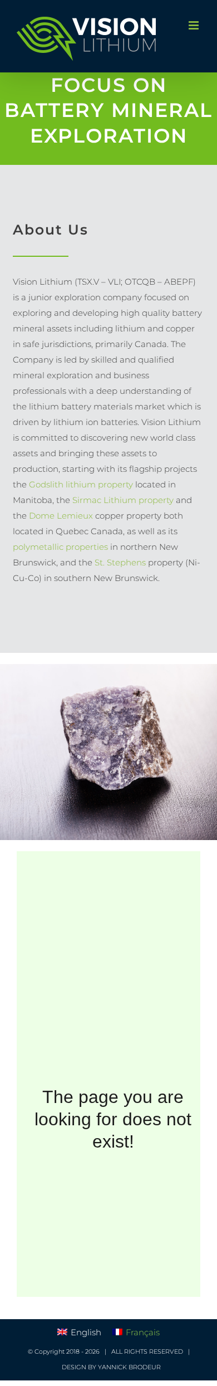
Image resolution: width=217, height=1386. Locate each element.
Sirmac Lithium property (123, 500)
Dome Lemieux (61, 515)
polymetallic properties (61, 546)
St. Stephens (119, 562)
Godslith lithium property (80, 484)
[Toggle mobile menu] (194, 25)
